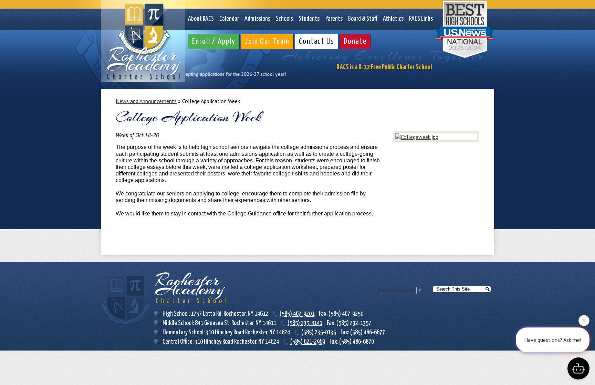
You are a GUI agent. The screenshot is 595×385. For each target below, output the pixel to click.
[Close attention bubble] (583, 321)
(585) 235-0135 (318, 332)
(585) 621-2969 (307, 341)
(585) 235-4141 (305, 323)
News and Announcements (146, 101)
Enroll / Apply (214, 41)
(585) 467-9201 (297, 314)
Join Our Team (267, 41)
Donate (355, 41)
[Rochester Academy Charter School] (143, 41)
